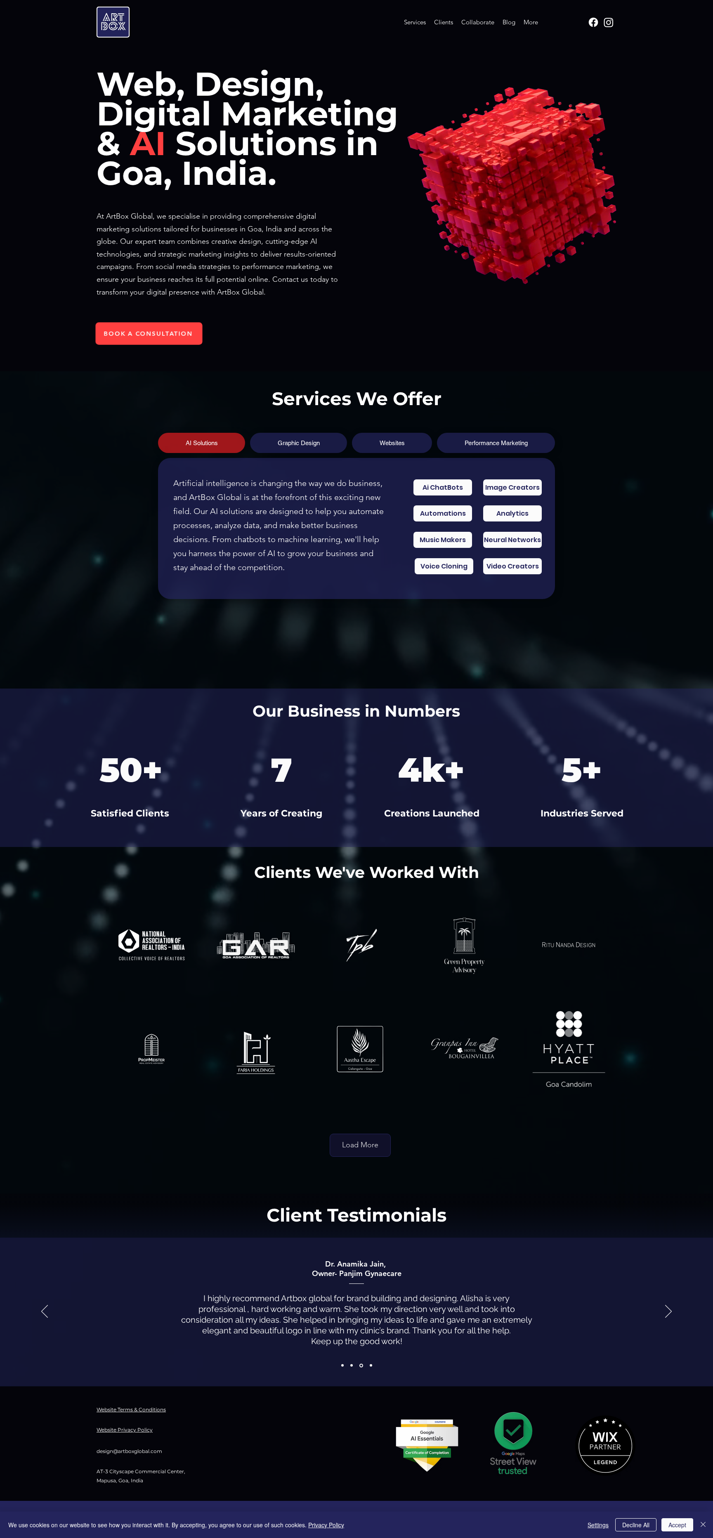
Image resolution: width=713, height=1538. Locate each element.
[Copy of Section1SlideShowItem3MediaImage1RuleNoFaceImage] (370, 1365)
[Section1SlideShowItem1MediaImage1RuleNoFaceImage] (342, 1365)
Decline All (635, 1525)
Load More (360, 1144)
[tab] (201, 443)
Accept (677, 1525)
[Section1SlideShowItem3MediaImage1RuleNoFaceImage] (360, 1365)
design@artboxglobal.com (129, 1451)
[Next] (668, 1312)
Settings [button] (598, 1525)
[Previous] (44, 1312)
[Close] (703, 1524)
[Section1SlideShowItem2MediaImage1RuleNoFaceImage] (351, 1365)
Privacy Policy (326, 1525)
